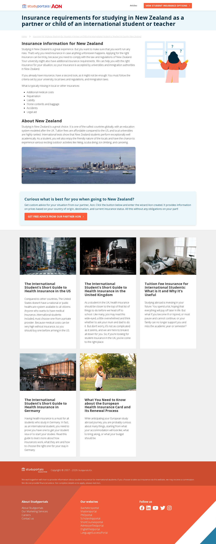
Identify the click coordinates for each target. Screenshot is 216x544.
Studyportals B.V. (85, 470)
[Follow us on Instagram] (170, 508)
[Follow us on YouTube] (156, 508)
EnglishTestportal (90, 529)
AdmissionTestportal (92, 525)
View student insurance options (166, 5)
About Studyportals (32, 508)
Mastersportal (88, 511)
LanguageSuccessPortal (94, 532)
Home (24, 36)
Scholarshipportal (90, 518)
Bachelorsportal (89, 508)
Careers (26, 515)
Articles (133, 5)
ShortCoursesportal (91, 522)
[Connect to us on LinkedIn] (149, 508)
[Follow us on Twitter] (163, 508)
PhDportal (86, 515)
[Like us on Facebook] (142, 508)
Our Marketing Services (35, 511)
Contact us (28, 518)
